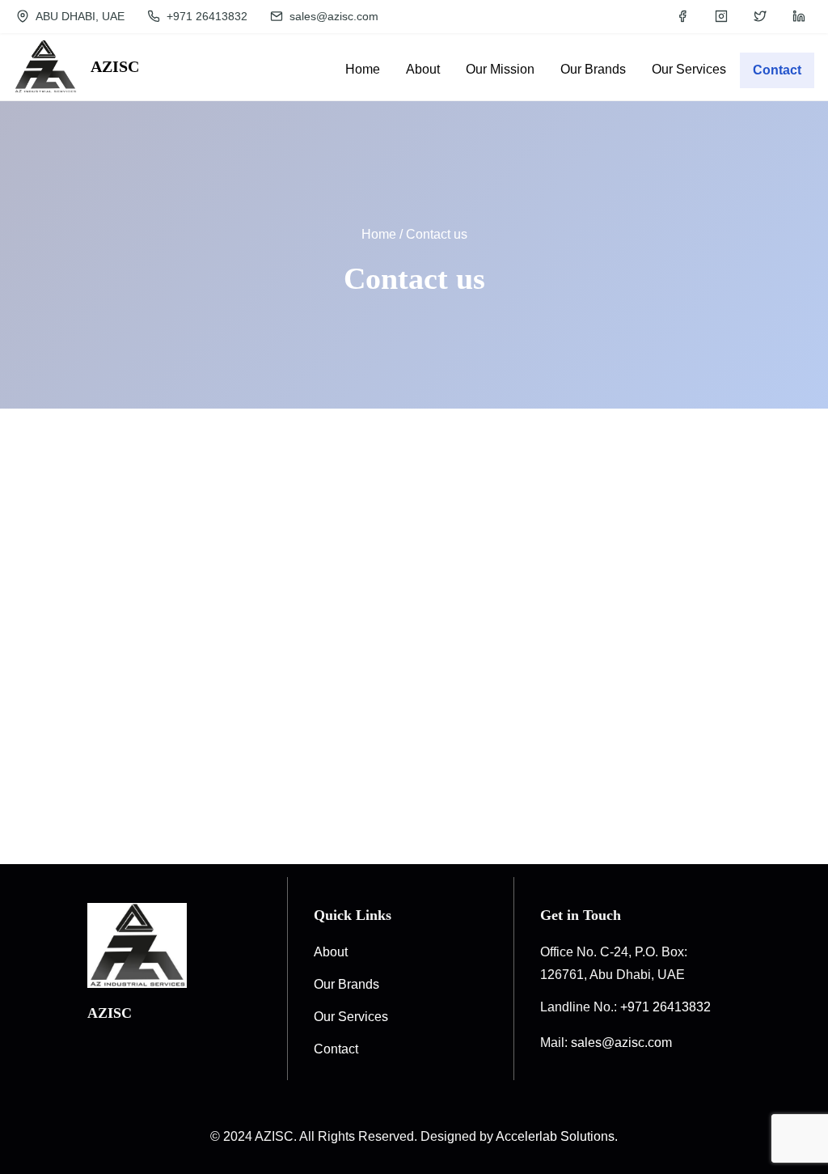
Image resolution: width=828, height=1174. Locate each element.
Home (378, 234)
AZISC (115, 66)
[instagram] (721, 16)
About (331, 952)
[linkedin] (799, 16)
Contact (777, 70)
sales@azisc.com (332, 16)
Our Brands (346, 984)
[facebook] (682, 16)
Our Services (351, 1017)
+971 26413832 (205, 16)
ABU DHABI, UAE (78, 16)
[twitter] (760, 16)
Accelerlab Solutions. (557, 1136)
